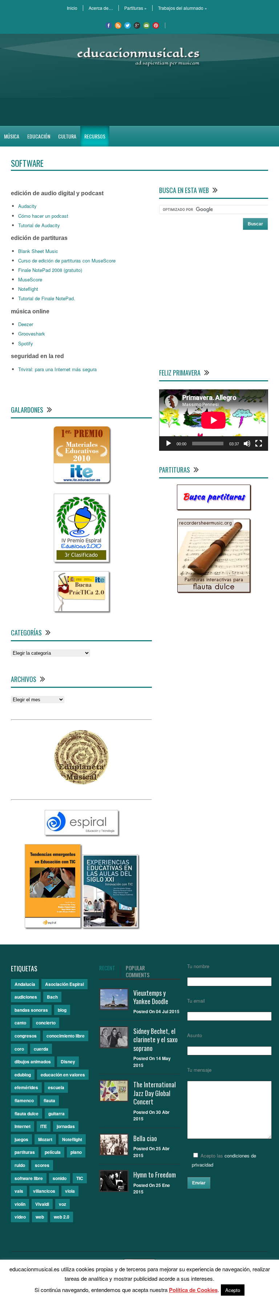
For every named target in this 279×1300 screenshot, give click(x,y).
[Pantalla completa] (258, 443)
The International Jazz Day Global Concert (154, 1093)
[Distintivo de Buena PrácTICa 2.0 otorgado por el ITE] (81, 609)
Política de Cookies (193, 1290)
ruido (20, 1165)
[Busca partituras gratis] (213, 507)
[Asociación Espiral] (81, 833)
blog (62, 1010)
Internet (23, 1126)
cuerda (41, 1049)
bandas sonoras (31, 1010)
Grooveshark (31, 333)
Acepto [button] (232, 1290)
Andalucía (25, 984)
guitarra (56, 1113)
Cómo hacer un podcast (43, 215)
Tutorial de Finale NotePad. (46, 298)
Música (11, 136)
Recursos (94, 136)
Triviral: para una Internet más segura (57, 369)
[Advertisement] (139, 96)
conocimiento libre (65, 1035)
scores (42, 1165)
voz (62, 1204)
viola (70, 1191)
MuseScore (30, 279)
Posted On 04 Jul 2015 (156, 1011)
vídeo (20, 1216)
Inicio (72, 8)
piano (76, 1152)
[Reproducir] (168, 443)
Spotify (25, 343)
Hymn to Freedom (154, 1174)
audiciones (26, 997)
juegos (21, 1139)
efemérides (26, 1087)
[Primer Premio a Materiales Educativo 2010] (82, 482)
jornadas (66, 1126)
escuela (56, 1087)
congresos (26, 1035)
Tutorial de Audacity (39, 225)
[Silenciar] (247, 443)
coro (19, 1049)
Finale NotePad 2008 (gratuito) (50, 269)
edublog (23, 1074)
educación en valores (63, 1074)
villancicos (44, 1191)
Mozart (45, 1139)
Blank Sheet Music (38, 251)
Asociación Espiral (64, 984)
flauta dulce (27, 1113)
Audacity (27, 205)
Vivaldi (42, 1204)
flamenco (24, 1100)
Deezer (25, 324)
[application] (213, 420)
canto (20, 1022)
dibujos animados (33, 1061)
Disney (68, 1061)
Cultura (67, 136)
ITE (43, 1126)
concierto (46, 1022)
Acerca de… (101, 8)
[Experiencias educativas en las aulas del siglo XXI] (110, 925)
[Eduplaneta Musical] (81, 782)
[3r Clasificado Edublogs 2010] (81, 560)
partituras (25, 1152)
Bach (52, 997)
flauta (49, 1100)
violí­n (20, 1204)
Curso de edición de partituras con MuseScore (67, 260)
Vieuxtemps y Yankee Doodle (150, 997)
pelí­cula (53, 1152)
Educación (38, 136)
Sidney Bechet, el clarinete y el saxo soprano (155, 1039)
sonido (59, 1178)
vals (19, 1191)
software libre (29, 1178)
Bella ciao (145, 1138)
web (40, 1216)
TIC (79, 1178)
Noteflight (28, 288)
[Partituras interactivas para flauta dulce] (213, 590)
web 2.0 (61, 1216)
